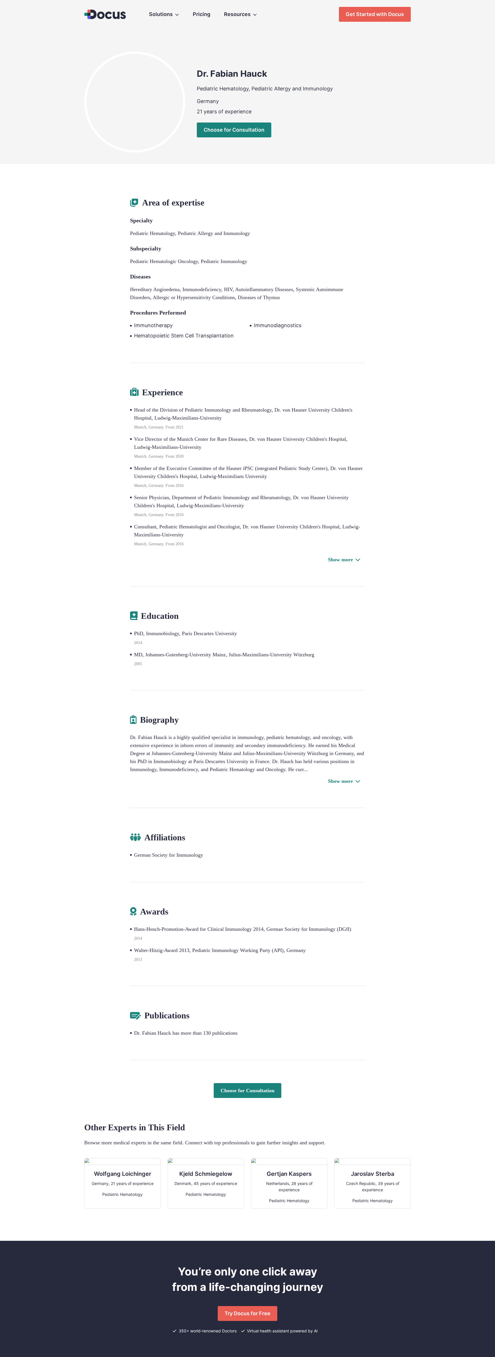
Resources (237, 14)
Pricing (201, 14)
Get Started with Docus (375, 14)
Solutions (161, 14)
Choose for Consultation (234, 130)
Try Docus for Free (247, 1313)
